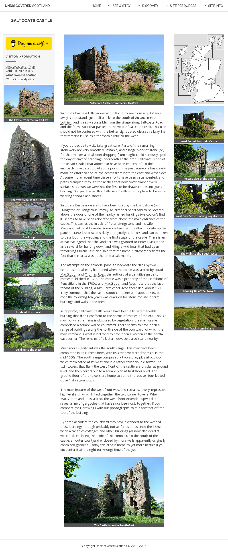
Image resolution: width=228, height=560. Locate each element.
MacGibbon (112, 283)
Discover (150, 6)
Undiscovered (27, 6)
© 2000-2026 (137, 546)
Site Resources (183, 6)
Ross (132, 283)
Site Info (215, 6)
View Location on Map (20, 66)
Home (96, 6)
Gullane (140, 117)
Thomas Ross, (95, 274)
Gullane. (82, 251)
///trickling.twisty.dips (20, 79)
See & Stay (121, 6)
